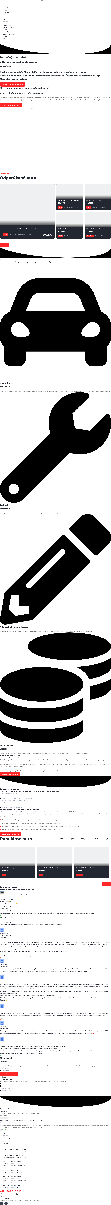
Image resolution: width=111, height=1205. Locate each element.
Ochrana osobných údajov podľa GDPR (14, 1149)
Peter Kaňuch (4, 1009)
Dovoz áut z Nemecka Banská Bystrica (14, 1165)
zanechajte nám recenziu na (8, 904)
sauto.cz (76, 75)
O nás (5, 10)
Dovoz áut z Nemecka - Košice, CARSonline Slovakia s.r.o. (17, 895)
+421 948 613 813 (10, 1191)
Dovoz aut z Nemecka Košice (11, 1170)
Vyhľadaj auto (7, 5)
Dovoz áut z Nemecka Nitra (11, 1163)
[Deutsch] (3, 1129)
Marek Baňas (4, 920)
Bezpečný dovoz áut (9, 8)
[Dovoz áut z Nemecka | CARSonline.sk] (55, 1123)
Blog (8, 12)
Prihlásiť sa (4, 1118)
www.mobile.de (56, 75)
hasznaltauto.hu (19, 79)
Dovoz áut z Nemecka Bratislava (12, 1161)
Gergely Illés (3, 964)
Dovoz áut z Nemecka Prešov (12, 1168)
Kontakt (5, 21)
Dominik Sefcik (4, 1026)
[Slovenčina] (6, 1129)
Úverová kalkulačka (9, 15)
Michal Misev (4, 1042)
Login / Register (7, 1138)
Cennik (5, 17)
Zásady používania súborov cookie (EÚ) (14, 1152)
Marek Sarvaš (4, 933)
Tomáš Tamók (4, 908)
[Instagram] (6, 1203)
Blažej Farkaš (4, 980)
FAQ (4, 19)
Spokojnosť (4, 889)
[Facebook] (1, 1203)
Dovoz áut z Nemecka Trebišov (12, 1172)
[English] (1, 1129)
